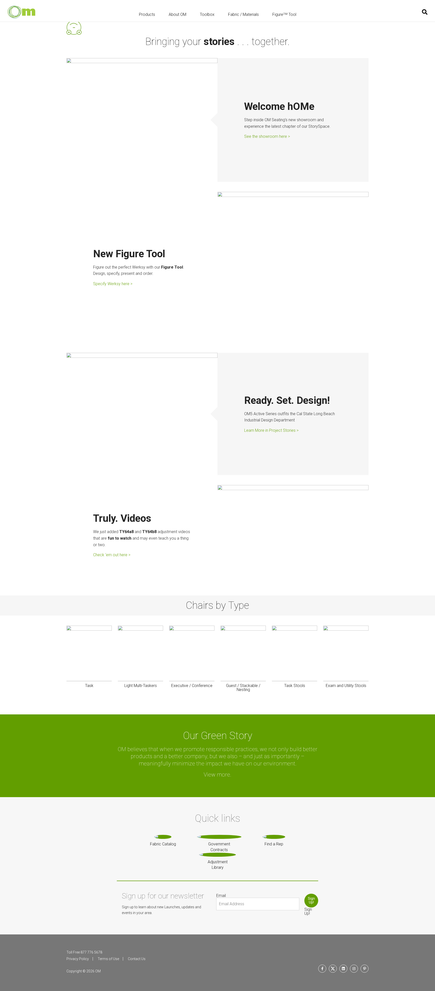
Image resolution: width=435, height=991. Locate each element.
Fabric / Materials (243, 15)
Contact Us (137, 959)
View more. (217, 774)
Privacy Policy (77, 959)
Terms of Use (108, 959)
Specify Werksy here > (112, 283)
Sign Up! (311, 900)
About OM (177, 15)
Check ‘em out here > (111, 554)
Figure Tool (284, 15)
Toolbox (207, 15)
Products (147, 15)
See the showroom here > (267, 136)
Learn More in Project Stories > (271, 430)
